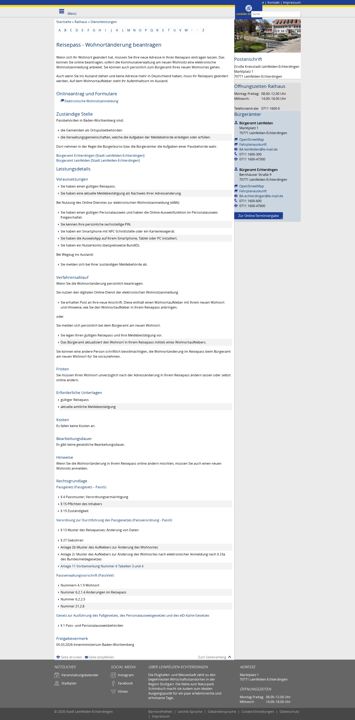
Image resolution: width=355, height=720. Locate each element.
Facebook (125, 683)
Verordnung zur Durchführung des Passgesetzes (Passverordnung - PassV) (114, 520)
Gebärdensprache (222, 711)
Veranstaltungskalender (80, 675)
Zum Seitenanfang (212, 657)
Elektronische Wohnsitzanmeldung (91, 101)
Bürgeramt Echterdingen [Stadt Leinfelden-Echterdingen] (100, 155)
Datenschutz (289, 711)
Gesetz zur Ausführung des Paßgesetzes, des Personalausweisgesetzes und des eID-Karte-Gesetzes (132, 615)
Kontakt (273, 2)
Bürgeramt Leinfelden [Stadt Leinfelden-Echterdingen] (98, 160)
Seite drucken (71, 657)
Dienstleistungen (104, 22)
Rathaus (81, 22)
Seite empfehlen (101, 657)
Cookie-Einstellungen (258, 711)
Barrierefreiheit (160, 711)
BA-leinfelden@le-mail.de (258, 149)
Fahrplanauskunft (253, 144)
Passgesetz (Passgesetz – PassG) (81, 487)
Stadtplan (68, 683)
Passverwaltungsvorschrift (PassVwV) (85, 575)
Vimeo (123, 691)
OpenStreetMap (251, 139)
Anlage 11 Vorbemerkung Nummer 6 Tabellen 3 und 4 (102, 566)
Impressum (292, 2)
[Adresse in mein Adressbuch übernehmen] (236, 122)
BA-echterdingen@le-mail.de (261, 196)
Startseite (63, 22)
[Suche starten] (298, 14)
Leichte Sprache (190, 711)
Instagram (126, 675)
